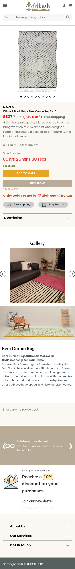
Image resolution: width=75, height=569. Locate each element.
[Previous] (8, 60)
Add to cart (26, 173)
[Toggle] (68, 218)
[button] (5, 5)
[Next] (66, 60)
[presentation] (3, 274)
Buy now (37, 183)
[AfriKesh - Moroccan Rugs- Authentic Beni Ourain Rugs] (37, 6)
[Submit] (68, 17)
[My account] (64, 5)
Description (13, 218)
